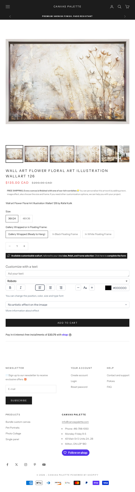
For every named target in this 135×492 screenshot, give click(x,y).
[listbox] (67, 281)
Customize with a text (22, 267)
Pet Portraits (13, 427)
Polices (111, 381)
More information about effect (22, 310)
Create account (79, 375)
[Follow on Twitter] (16, 464)
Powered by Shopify (84, 475)
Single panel (12, 439)
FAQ (109, 386)
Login (74, 381)
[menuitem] (14, 154)
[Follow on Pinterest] (35, 464)
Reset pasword (79, 386)
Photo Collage (13, 433)
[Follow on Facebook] (7, 464)
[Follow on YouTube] (44, 464)
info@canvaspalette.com (75, 421)
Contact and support (118, 375)
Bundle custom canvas (18, 421)
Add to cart (67, 322)
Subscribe (19, 400)
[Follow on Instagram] (25, 464)
